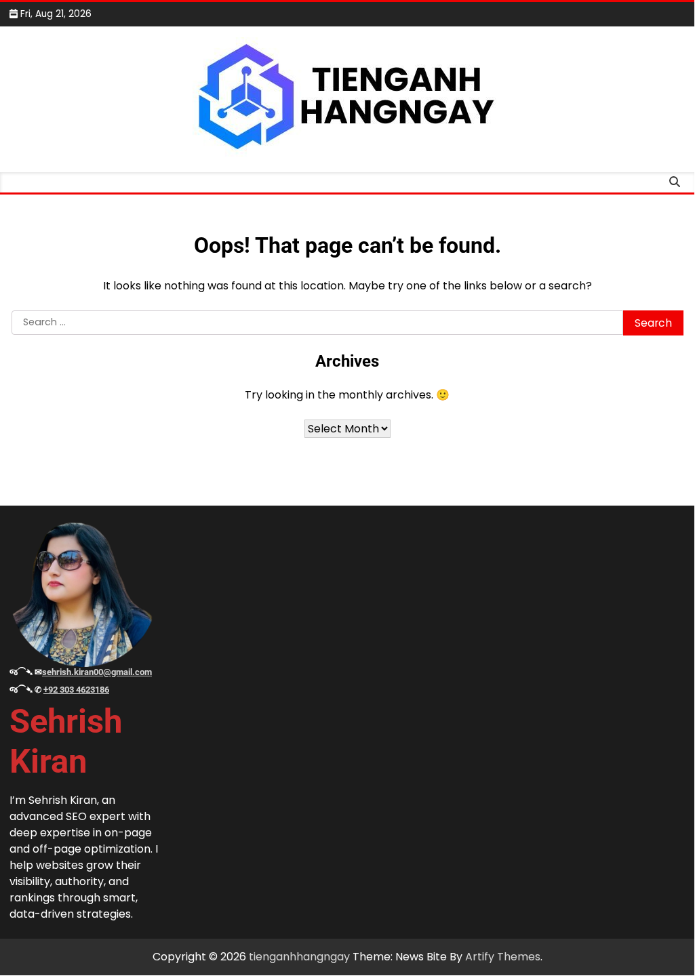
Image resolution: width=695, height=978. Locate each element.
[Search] (674, 182)
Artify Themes (502, 956)
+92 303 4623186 (76, 690)
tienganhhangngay (299, 956)
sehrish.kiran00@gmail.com (97, 672)
